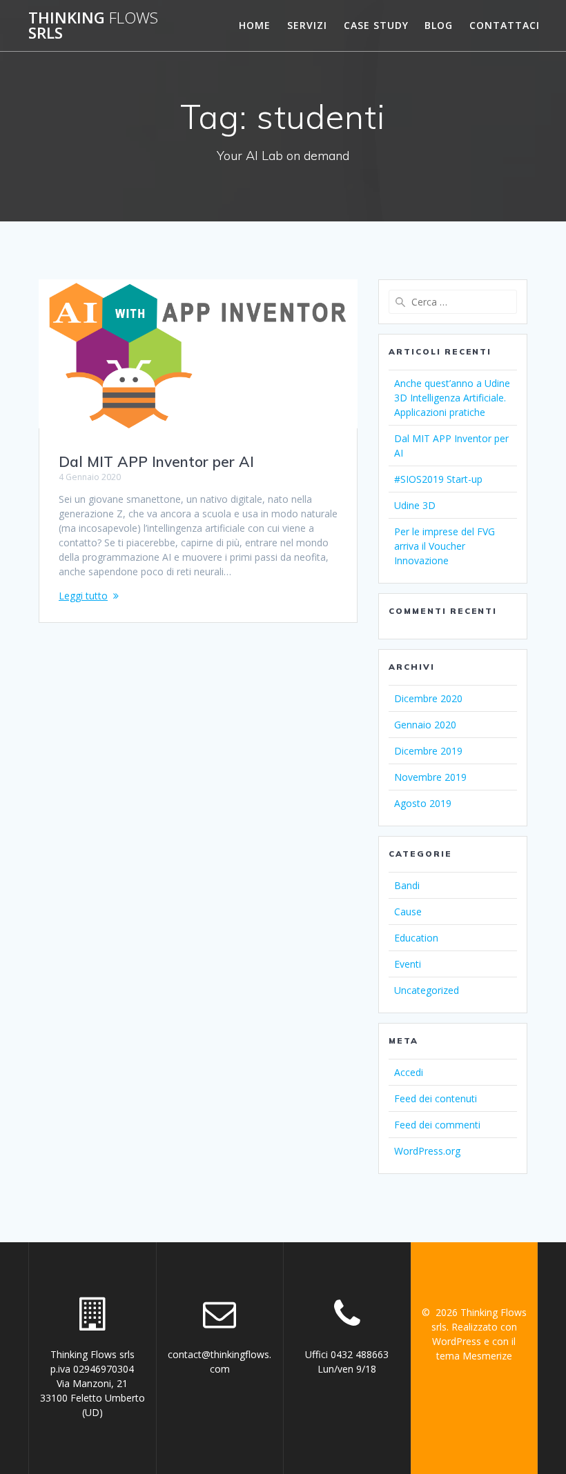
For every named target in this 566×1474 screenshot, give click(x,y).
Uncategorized (426, 990)
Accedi (408, 1072)
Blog (438, 25)
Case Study (376, 25)
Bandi (407, 885)
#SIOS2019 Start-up (438, 479)
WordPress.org (427, 1150)
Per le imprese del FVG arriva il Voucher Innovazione (444, 546)
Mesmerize (487, 1355)
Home (255, 25)
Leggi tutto (83, 595)
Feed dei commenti (437, 1124)
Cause (408, 911)
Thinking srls (93, 25)
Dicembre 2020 (428, 698)
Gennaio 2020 (425, 724)
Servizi (307, 25)
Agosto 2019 (422, 803)
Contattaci (504, 25)
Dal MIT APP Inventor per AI (156, 461)
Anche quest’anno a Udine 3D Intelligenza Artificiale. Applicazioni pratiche (452, 398)
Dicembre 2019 (428, 750)
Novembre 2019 (430, 777)
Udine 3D (415, 505)
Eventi (407, 963)
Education (416, 937)
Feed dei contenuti (435, 1098)
